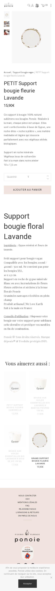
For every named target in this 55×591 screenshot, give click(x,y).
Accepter (27, 583)
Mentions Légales (27, 502)
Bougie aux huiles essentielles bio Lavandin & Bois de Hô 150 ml (15, 456)
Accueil (7, 72)
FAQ (27, 506)
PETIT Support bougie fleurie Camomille (15, 407)
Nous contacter (27, 495)
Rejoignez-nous (27, 509)
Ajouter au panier (27, 189)
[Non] (51, 577)
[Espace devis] (37, 5)
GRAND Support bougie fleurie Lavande (40, 461)
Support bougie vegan (23, 72)
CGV (27, 499)
